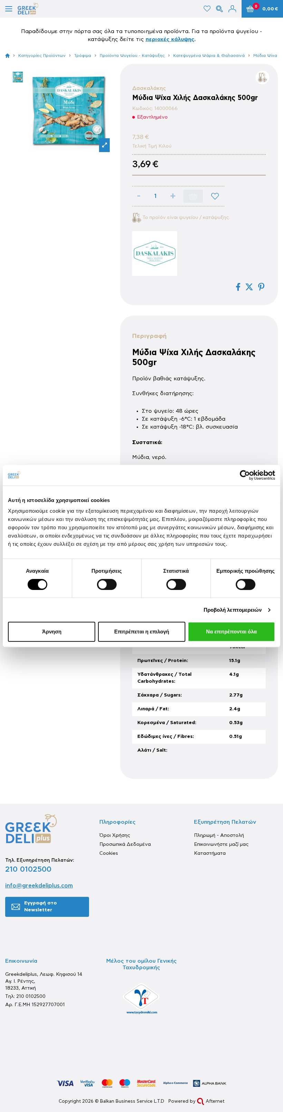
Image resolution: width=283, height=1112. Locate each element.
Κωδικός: (142, 108)
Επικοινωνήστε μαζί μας (221, 844)
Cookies (108, 853)
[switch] (107, 584)
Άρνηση (51, 631)
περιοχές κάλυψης (170, 39)
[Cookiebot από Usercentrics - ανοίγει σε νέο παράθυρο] (245, 475)
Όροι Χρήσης (114, 835)
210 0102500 (28, 869)
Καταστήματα (210, 853)
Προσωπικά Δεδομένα (125, 844)
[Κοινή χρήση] (238, 287)
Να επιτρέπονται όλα (231, 631)
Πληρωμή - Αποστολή (219, 835)
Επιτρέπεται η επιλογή (141, 631)
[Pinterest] (261, 287)
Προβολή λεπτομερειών (233, 610)
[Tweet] (249, 287)
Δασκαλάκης (149, 88)
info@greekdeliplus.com (39, 886)
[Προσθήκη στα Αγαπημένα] (215, 196)
